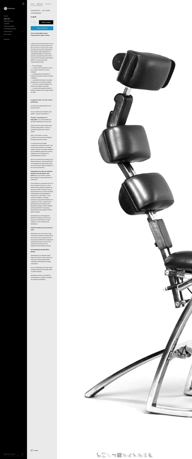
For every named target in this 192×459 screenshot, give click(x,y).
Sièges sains (40, 3)
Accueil (32, 3)
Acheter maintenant (42, 28)
